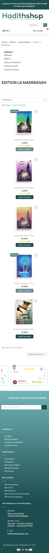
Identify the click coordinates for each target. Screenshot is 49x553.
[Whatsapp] (35, 415)
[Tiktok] (41, 415)
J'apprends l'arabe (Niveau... (24, 235)
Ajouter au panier (24, 149)
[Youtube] (21, 415)
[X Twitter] (14, 415)
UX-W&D (32, 545)
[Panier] (46, 30)
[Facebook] (7, 415)
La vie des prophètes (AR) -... (24, 329)
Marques (8, 52)
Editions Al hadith (11, 66)
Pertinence (24, 99)
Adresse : (11, 511)
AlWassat (8, 55)
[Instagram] (28, 415)
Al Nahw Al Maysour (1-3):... (24, 283)
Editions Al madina (11, 70)
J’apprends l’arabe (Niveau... (24, 140)
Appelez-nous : (13, 521)
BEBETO (7, 59)
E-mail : (10, 531)
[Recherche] (45, 25)
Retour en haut (36, 354)
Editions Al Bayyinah (12, 62)
